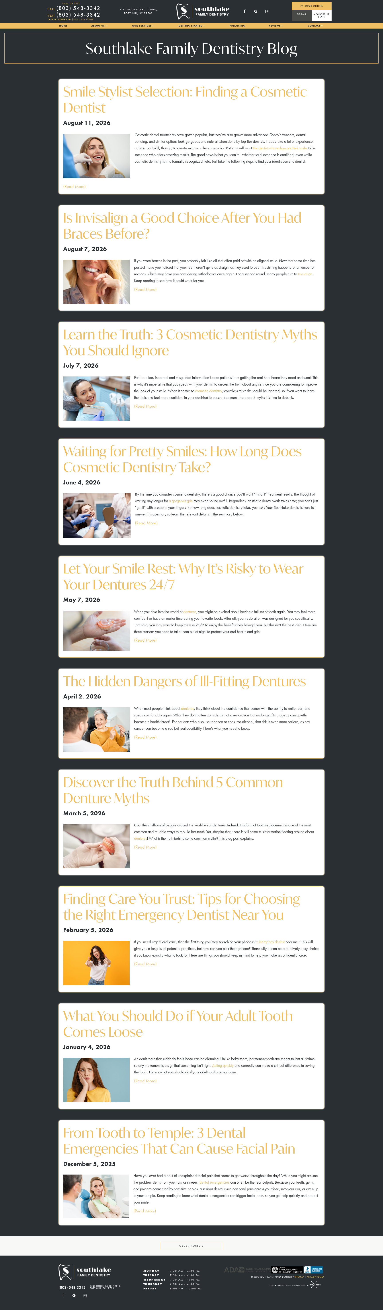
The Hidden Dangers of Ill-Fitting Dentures (184, 681)
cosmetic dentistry (208, 390)
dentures (189, 611)
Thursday (152, 1284)
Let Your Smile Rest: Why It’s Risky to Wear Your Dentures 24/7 (183, 576)
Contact (314, 25)
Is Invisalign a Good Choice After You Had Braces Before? (182, 226)
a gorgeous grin (181, 500)
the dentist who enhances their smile (280, 147)
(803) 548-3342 (73, 8)
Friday (150, 1288)
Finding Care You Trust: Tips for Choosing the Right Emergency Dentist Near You (181, 907)
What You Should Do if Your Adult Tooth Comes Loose (178, 1024)
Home (63, 25)
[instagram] (266, 11)
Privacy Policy (315, 1276)
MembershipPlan (321, 15)
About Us (98, 25)
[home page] (202, 11)
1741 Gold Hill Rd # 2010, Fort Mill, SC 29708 (138, 11)
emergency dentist (271, 941)
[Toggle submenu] (106, 26)
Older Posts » (191, 1246)
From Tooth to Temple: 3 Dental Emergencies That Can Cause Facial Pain (179, 1141)
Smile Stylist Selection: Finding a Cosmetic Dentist (185, 100)
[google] (255, 11)
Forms (301, 13)
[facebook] (244, 11)
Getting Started (191, 25)
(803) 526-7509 (83, 19)
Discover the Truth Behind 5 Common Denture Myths (173, 790)
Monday (151, 1271)
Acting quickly (223, 1065)
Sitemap (299, 1276)
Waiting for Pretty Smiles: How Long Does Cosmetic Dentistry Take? (182, 459)
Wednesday (154, 1279)
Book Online (313, 5)
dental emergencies (214, 1182)
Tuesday (151, 1275)
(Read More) (74, 186)
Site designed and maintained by (289, 1285)
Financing (237, 25)
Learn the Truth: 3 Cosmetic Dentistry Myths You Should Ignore (190, 342)
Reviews (275, 25)
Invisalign (305, 273)
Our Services (142, 25)
